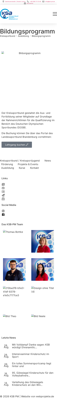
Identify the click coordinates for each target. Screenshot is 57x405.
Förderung (7, 164)
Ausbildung (23, 36)
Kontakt (34, 167)
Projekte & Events (28, 164)
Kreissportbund (7, 36)
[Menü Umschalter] (55, 14)
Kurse (22, 167)
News (48, 160)
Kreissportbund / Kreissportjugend (20, 160)
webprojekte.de (45, 396)
